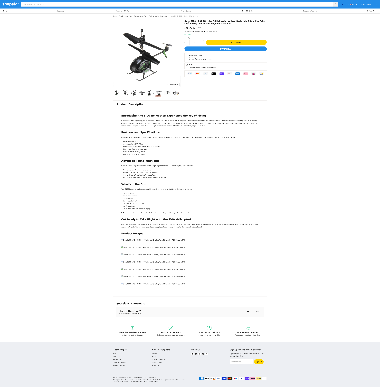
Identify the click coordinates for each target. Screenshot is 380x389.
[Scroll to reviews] (225, 25)
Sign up (259, 362)
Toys (131, 16)
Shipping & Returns (310, 11)
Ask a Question (254, 312)
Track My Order (247, 11)
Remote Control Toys (140, 16)
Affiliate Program (119, 365)
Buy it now (225, 49)
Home (4, 11)
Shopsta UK (147, 381)
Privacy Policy (118, 359)
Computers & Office (122, 11)
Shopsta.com (154, 381)
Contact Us (371, 11)
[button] (350, 4)
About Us (116, 357)
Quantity (187, 38)
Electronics (61, 11)
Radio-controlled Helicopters (158, 16)
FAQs (154, 357)
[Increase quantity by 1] (201, 42)
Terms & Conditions (119, 362)
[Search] (335, 4)
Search (154, 354)
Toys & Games (186, 11)
